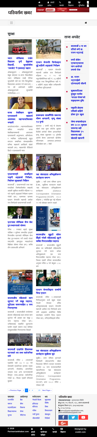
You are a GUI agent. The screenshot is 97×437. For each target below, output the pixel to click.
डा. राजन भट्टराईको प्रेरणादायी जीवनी (78, 80)
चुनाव (10, 415)
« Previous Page (15, 390)
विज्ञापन (71, 5)
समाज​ (10, 404)
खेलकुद (47, 414)
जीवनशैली (36, 418)
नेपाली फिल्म (36, 400)
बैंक (21, 400)
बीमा (21, 404)
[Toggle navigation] (11, 22)
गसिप (34, 410)
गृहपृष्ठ (40, 5)
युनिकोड (81, 5)
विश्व (46, 407)
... (35, 390)
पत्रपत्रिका (12, 407)
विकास (22, 407)
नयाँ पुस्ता (35, 414)
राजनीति (11, 400)
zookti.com (80, 432)
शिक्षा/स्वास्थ (12, 411)
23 (39, 390)
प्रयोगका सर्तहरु (44, 433)
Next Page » (46, 390)
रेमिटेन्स (23, 415)
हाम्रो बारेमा (51, 4)
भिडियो (47, 418)
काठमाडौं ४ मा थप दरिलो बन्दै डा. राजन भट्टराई (78, 49)
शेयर (21, 411)
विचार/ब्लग (48, 410)
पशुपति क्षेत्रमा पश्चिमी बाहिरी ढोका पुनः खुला (77, 111)
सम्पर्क (61, 5)
